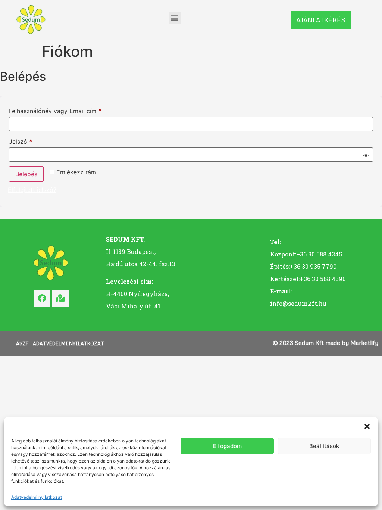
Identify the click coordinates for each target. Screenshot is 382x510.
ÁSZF (22, 343)
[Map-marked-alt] (60, 298)
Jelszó (33, 140)
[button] (367, 426)
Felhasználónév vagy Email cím (67, 110)
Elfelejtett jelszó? (32, 189)
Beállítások (324, 446)
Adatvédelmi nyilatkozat (36, 497)
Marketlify (364, 342)
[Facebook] (42, 298)
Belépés (26, 174)
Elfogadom (227, 446)
